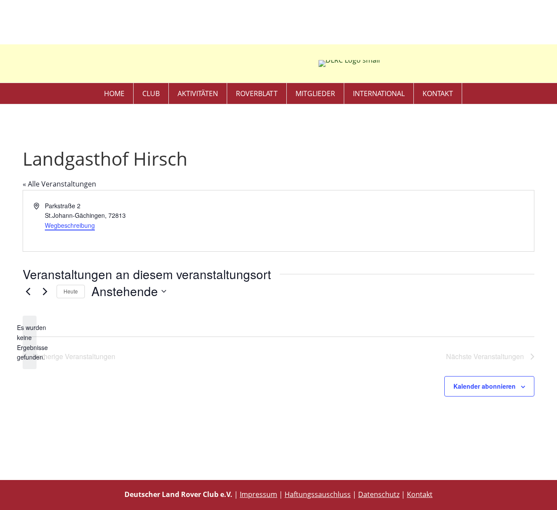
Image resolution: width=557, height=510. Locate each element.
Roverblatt (257, 93)
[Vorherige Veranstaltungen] (28, 291)
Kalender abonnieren (484, 386)
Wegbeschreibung (70, 225)
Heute (71, 291)
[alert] (30, 342)
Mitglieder (315, 93)
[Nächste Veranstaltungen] (45, 291)
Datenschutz (378, 494)
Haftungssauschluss (318, 494)
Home (114, 93)
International (379, 93)
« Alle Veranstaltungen (59, 184)
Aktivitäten (198, 93)
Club (151, 93)
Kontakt (438, 93)
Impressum (258, 494)
